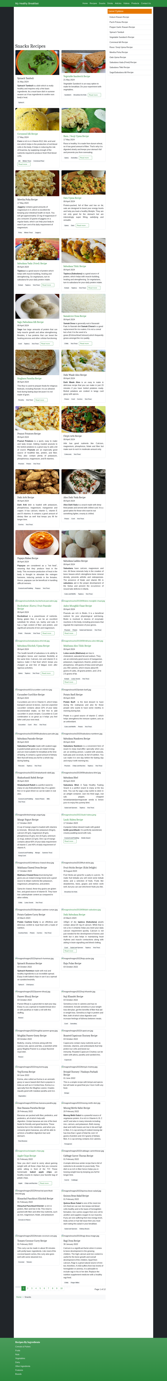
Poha (20, 232)
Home (85, 3)
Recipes (93, 3)
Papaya (37, 588)
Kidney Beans (84, 1229)
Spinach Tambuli (117, 32)
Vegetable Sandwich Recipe (122, 37)
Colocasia (67, 454)
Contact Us (146, 3)
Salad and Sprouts (85, 630)
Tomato (29, 1262)
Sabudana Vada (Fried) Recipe (123, 62)
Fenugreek (68, 1144)
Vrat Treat (36, 285)
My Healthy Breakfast (27, 3)
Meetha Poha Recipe (119, 52)
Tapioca (28, 285)
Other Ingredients (22, 1366)
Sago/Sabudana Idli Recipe (122, 72)
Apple (20, 1183)
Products (135, 3)
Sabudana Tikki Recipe (120, 67)
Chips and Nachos (79, 766)
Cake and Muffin (70, 594)
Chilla (66, 343)
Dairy (17, 1362)
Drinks (110, 3)
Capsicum (68, 1060)
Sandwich (67, 95)
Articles (118, 3)
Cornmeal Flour (38, 161)
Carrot (66, 1180)
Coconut (21, 1262)
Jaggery (38, 232)
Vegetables (22, 1096)
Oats (72, 225)
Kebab (20, 285)
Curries (79, 399)
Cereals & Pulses (24, 1220)
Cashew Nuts (23, 933)
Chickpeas (30, 985)
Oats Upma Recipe (118, 57)
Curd (20, 344)
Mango (37, 853)
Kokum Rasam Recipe (119, 17)
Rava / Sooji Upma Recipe (121, 47)
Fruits (20, 633)
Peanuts (21, 464)
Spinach (21, 102)
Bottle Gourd (85, 838)
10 (61, 1288)
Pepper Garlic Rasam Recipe (122, 27)
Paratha (21, 400)
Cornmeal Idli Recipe (119, 42)
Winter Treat (27, 161)
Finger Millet (75, 1283)
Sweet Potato (39, 799)
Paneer (20, 1018)
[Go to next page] (65, 1287)
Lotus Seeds (75, 679)
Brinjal (66, 1093)
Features (19, 1370)
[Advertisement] (60, 26)
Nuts (17, 1354)
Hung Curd (22, 856)
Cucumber (22, 725)
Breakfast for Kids (80, 95)
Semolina (74, 158)
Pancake (28, 633)
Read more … (94, 95)
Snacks (102, 3)
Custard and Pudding (25, 588)
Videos (126, 3)
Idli (19, 161)
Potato (66, 399)
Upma (66, 158)
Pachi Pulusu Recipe (119, 22)
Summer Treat (47, 853)
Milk (48, 799)
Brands (18, 1374)
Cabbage (74, 1180)
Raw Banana (22, 1141)
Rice (35, 725)
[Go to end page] (68, 1287)
